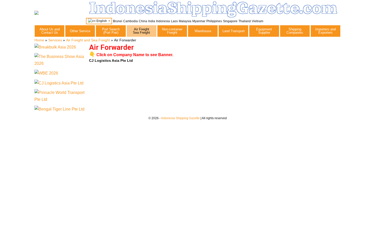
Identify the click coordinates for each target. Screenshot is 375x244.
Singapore (230, 21)
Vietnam (257, 21)
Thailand (245, 21)
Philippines (214, 21)
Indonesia (163, 21)
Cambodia (130, 21)
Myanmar (198, 21)
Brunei (117, 21)
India (151, 21)
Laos (174, 21)
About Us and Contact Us (50, 30)
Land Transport (233, 31)
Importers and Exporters (325, 30)
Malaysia (185, 21)
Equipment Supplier (264, 30)
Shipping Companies (294, 30)
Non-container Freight (172, 30)
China (143, 21)
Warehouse (203, 31)
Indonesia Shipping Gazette (180, 118)
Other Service (80, 31)
